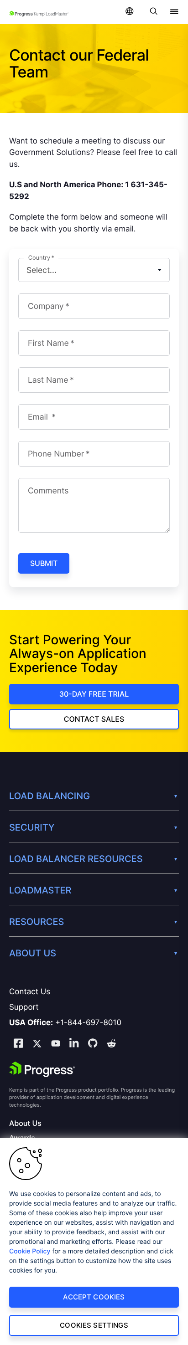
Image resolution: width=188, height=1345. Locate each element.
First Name (48, 343)
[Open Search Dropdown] (152, 12)
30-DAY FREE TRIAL (94, 693)
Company (45, 306)
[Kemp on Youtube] (55, 1044)
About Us (25, 1123)
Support (24, 1007)
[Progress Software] (42, 1069)
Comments (48, 491)
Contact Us (29, 991)
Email (39, 417)
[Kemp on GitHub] (92, 1044)
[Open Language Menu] (129, 12)
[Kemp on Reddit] (111, 1045)
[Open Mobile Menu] (174, 12)
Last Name (48, 380)
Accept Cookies (94, 1297)
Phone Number (56, 454)
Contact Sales (94, 719)
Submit (43, 563)
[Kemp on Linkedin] (73, 1044)
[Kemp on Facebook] (18, 1044)
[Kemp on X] (37, 1045)
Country (39, 258)
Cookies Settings (94, 1325)
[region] (94, 1241)
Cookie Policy (30, 1251)
